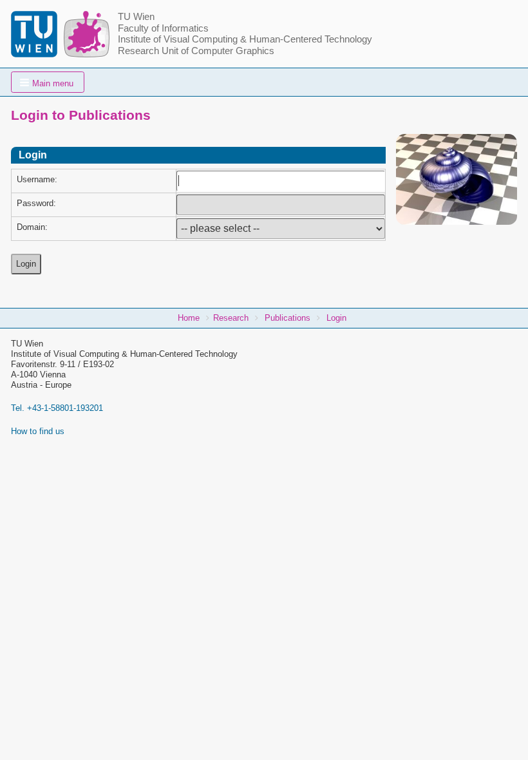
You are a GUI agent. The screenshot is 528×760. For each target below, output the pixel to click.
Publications (287, 318)
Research (231, 318)
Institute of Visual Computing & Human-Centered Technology (245, 39)
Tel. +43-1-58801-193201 (57, 408)
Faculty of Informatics (163, 28)
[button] (47, 82)
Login (336, 318)
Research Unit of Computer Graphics (196, 51)
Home (189, 318)
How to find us (37, 431)
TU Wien (136, 17)
